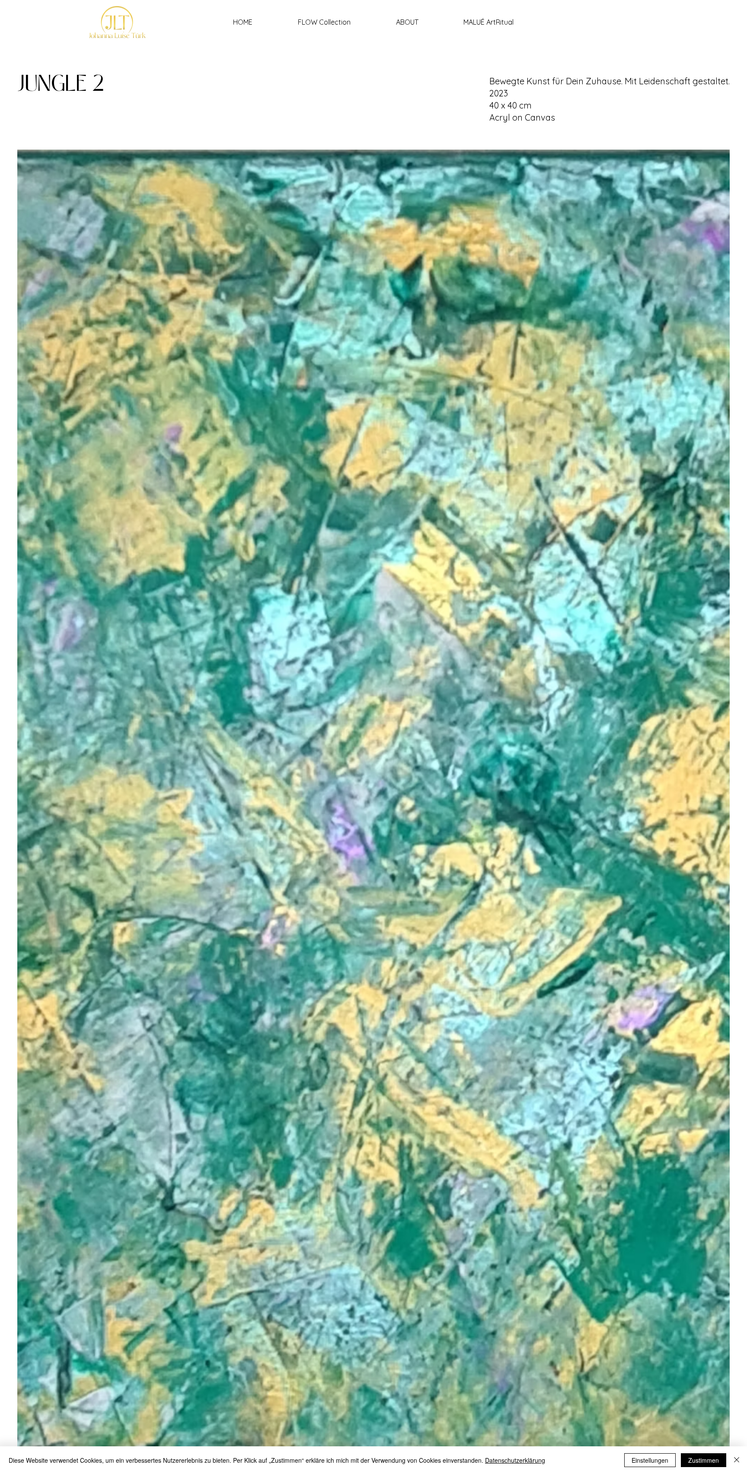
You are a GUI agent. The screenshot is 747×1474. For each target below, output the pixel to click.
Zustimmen (703, 1460)
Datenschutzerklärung (515, 1460)
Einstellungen (650, 1460)
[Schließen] (736, 1460)
